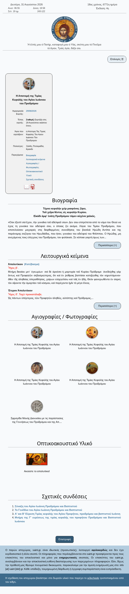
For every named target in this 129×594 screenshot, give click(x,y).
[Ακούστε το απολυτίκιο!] (36, 459)
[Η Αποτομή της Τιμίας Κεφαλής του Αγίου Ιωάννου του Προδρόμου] (37, 332)
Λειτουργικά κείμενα (35, 159)
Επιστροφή (64, 539)
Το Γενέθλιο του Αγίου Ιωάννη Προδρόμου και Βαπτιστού (48, 509)
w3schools (93, 578)
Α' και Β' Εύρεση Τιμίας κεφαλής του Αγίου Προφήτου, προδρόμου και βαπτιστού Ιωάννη (67, 513)
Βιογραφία (31, 155)
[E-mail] (26, 187)
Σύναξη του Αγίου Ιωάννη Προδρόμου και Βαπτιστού (46, 506)
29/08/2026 (31, 111)
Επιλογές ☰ (116, 59)
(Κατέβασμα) (31, 264)
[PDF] (32, 187)
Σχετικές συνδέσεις (35, 179)
